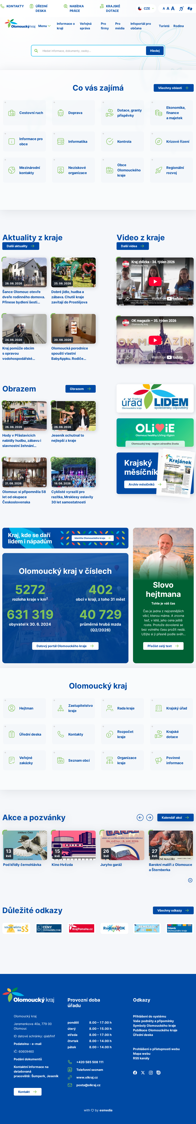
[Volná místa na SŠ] (16, 928)
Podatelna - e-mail (27, 1044)
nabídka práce (77, 8)
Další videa (129, 246)
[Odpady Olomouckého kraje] (179, 928)
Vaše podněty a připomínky (153, 1021)
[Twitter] (143, 1072)
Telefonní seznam (89, 1070)
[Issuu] (159, 1072)
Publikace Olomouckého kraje (155, 1030)
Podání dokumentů (28, 1059)
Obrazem (77, 389)
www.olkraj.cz (87, 1077)
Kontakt (24, 1092)
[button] (146, 8)
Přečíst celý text (160, 646)
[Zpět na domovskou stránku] (20, 23)
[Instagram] (151, 1072)
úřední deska (41, 8)
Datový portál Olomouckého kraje (62, 646)
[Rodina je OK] (114, 928)
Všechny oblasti (170, 88)
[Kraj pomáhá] (81, 928)
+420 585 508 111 (90, 1062)
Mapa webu (141, 1053)
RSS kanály (141, 1058)
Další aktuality (17, 246)
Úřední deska (143, 1035)
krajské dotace (113, 8)
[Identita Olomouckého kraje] (65, 538)
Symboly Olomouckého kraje (154, 1025)
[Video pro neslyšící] (190, 8)
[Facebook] (135, 1072)
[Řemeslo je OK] (147, 928)
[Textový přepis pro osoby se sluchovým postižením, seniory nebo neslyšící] (181, 8)
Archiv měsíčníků (141, 484)
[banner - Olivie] (155, 432)
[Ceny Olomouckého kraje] (49, 928)
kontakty (15, 6)
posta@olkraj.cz (88, 1085)
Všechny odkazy (169, 910)
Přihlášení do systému (149, 1016)
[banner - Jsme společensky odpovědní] (155, 398)
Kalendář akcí (172, 817)
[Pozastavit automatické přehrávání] (190, 880)
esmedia (106, 1110)
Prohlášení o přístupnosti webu (156, 1049)
